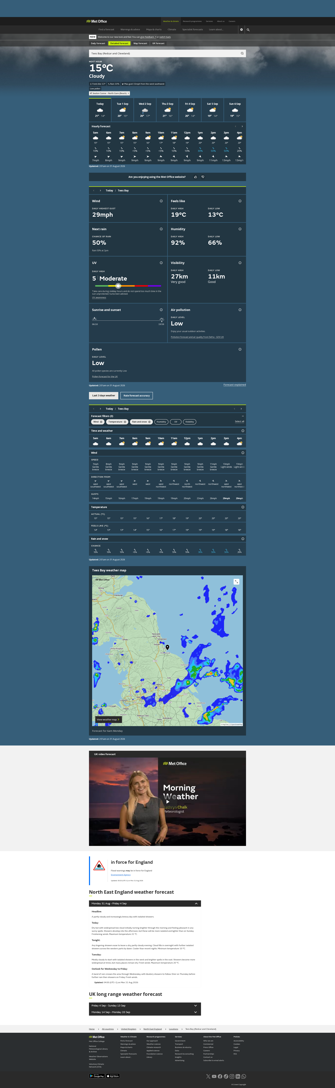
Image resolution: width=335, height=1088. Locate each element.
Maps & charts (153, 29)
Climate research (154, 1047)
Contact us (208, 1057)
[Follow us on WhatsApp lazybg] (243, 1076)
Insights (178, 1057)
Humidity (161, 421)
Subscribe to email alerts (213, 1060)
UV (175, 421)
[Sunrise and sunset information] (161, 310)
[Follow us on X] (208, 1076)
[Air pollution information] (240, 310)
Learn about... (216, 29)
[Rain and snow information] (242, 539)
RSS (235, 1054)
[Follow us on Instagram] (232, 1076)
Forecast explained (235, 384)
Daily (98, 43)
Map (140, 43)
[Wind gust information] (161, 201)
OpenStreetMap (236, 725)
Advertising (179, 1060)
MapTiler (225, 725)
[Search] (241, 52)
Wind (95, 422)
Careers (232, 21)
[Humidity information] (240, 229)
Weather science (154, 1044)
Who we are (208, 1041)
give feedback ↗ (148, 36)
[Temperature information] (242, 507)
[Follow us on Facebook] (220, 1076)
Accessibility (239, 1041)
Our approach (152, 1041)
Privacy (237, 1051)
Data (177, 1051)
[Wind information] (242, 453)
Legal (236, 1047)
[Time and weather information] (242, 431)
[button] (167, 648)
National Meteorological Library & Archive (98, 1049)
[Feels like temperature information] (240, 201)
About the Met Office (212, 1037)
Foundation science (155, 1054)
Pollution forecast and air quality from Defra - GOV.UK (197, 337)
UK (158, 43)
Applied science (153, 1051)
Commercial (208, 1044)
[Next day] (100, 190)
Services (209, 21)
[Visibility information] (240, 263)
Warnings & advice (130, 29)
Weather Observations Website (98, 1057)
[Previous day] (93, 190)
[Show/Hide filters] (242, 416)
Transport (179, 1044)
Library (149, 1057)
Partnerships (208, 1054)
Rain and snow (138, 422)
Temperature (114, 422)
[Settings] (241, 29)
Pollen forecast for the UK (105, 376)
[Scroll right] (242, 126)
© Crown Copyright (238, 1085)
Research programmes (192, 21)
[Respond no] (202, 177)
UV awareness (99, 297)
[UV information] (161, 263)
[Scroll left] (235, 126)
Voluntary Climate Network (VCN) (96, 1065)
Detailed (119, 43)
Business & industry (183, 1047)
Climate (172, 29)
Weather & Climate (128, 1037)
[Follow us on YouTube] (214, 1076)
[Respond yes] (195, 177)
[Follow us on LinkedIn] (238, 1076)
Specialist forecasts (192, 29)
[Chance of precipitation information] (161, 229)
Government (180, 1041)
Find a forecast (106, 29)
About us (221, 21)
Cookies (237, 1044)
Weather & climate (171, 21)
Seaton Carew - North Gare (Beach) (110, 93)
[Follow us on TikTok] (226, 1076)
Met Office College (97, 1041)
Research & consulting (184, 1054)
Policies (237, 1037)
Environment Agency (121, 875)
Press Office (208, 1047)
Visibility (189, 421)
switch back (165, 36)
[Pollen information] (240, 349)
